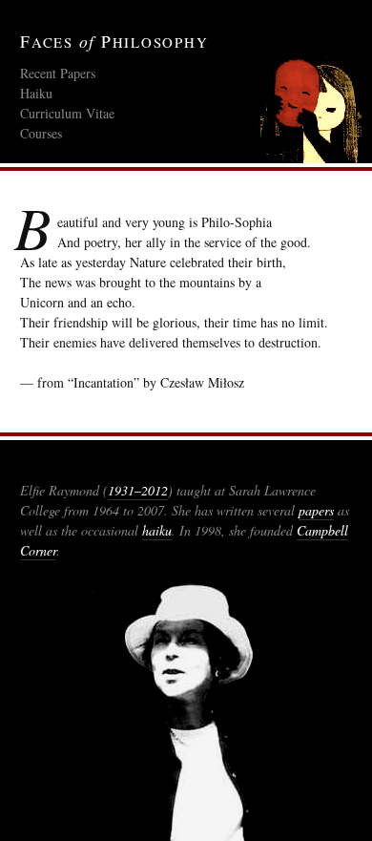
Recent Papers (57, 73)
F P (114, 42)
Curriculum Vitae (67, 113)
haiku (157, 530)
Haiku (36, 93)
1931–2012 (138, 490)
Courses (41, 133)
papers (316, 510)
